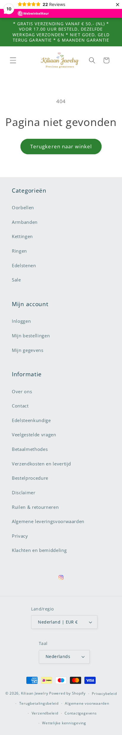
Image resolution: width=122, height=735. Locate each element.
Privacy (20, 536)
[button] (13, 60)
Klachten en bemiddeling (39, 550)
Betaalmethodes (30, 449)
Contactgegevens (81, 713)
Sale (16, 280)
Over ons (22, 391)
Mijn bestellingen (31, 336)
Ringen (19, 251)
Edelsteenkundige (31, 420)
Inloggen (21, 321)
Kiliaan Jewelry (34, 693)
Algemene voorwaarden (87, 703)
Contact (20, 406)
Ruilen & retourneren (35, 507)
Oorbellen (23, 207)
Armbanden (25, 222)
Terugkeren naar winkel (61, 146)
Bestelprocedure (30, 478)
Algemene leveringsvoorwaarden (48, 521)
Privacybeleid (104, 693)
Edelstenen (24, 265)
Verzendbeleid (45, 713)
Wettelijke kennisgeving (64, 722)
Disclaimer (24, 493)
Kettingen (22, 236)
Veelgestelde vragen (34, 435)
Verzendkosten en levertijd (41, 464)
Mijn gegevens (28, 350)
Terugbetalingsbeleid (39, 703)
